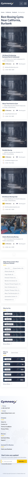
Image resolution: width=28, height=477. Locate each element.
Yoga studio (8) (9, 274)
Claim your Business (6, 449)
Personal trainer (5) (10, 277)
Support (3, 440)
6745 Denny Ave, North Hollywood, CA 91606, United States (13, 60)
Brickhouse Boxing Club (9, 197)
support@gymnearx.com (8, 413)
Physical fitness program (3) (13, 284)
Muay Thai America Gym (10, 103)
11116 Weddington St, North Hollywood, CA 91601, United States (14, 199)
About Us (3, 422)
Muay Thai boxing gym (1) (12, 293)
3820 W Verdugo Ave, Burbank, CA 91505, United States (12, 153)
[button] (7, 344)
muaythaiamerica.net (11, 114)
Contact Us (4, 424)
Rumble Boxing (7, 150)
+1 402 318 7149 (5, 408)
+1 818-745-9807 (9, 116)
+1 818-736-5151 (9, 163)
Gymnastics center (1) (11, 296)
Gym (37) (7, 268)
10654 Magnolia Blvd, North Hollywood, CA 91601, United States (13, 106)
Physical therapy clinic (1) (12, 290)
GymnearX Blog (5, 438)
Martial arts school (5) (11, 281)
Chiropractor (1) (9, 299)
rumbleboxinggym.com (11, 160)
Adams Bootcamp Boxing (10, 237)
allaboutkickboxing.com (11, 67)
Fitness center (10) (18, 268)
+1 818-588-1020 (9, 69)
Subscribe (21, 461)
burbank (14, 12)
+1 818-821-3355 (9, 209)
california (8, 12)
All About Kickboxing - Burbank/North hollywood (10, 56)
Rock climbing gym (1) (11, 287)
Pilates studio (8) (9, 271)
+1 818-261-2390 (9, 247)
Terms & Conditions (6, 426)
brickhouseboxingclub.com (12, 207)
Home (2, 12)
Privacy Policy (5, 429)
